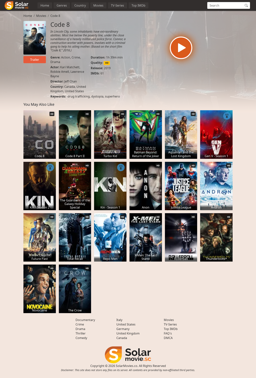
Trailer (34, 60)
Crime (76, 57)
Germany (122, 329)
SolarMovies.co (126, 366)
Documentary (85, 320)
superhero (112, 96)
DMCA (168, 338)
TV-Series (117, 5)
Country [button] (80, 5)
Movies (98, 5)
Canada (69, 87)
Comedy (81, 338)
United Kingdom (128, 333)
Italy (119, 320)
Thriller (81, 333)
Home (44, 5)
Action (65, 57)
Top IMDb (138, 5)
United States (74, 91)
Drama (55, 62)
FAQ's (168, 333)
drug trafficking (78, 96)
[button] (181, 48)
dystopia (97, 96)
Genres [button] (62, 5)
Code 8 (55, 16)
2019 (107, 68)
